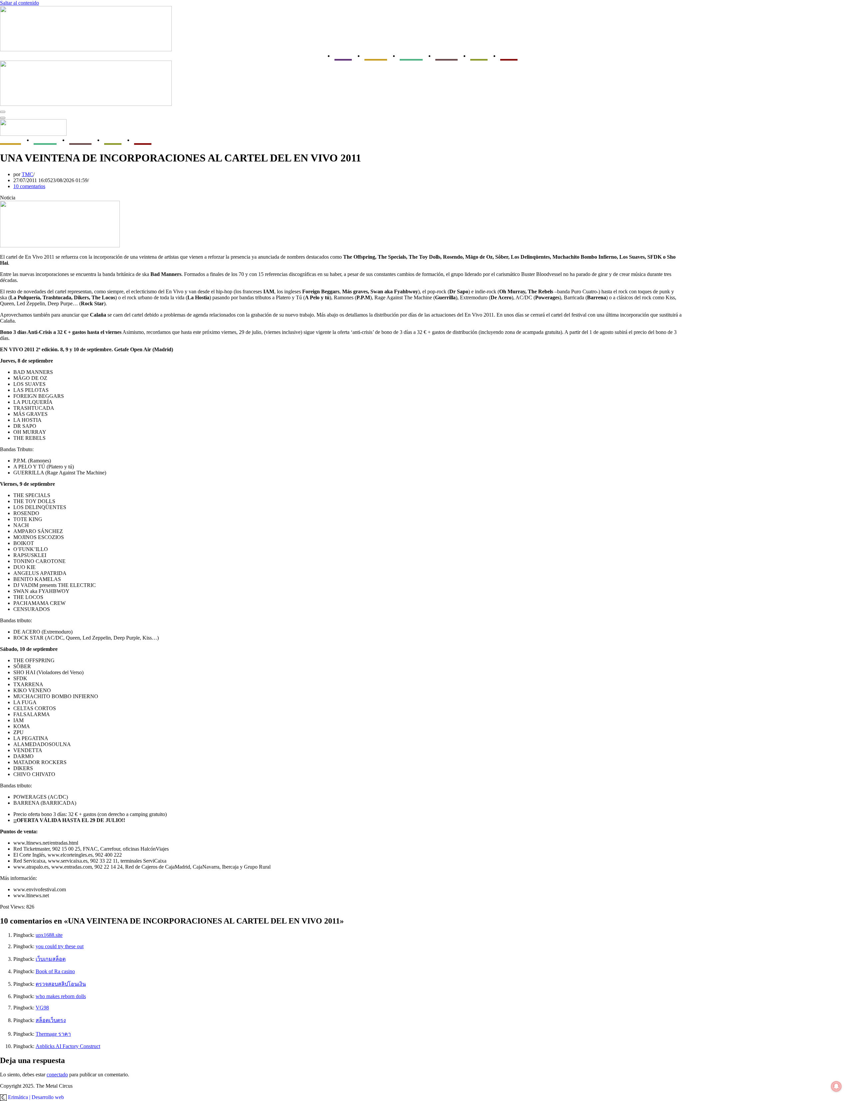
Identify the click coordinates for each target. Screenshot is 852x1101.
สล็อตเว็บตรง (51, 1020)
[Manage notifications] (836, 1086)
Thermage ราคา (53, 1034)
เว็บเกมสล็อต (51, 959)
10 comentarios (29, 186)
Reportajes (446, 56)
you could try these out (60, 946)
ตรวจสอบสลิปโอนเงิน (61, 984)
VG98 (42, 1007)
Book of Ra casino (55, 971)
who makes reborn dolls (61, 996)
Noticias (343, 56)
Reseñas (479, 56)
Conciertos (375, 56)
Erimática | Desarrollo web (35, 1097)
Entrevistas (411, 56)
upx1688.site (49, 935)
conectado (57, 1074)
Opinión (509, 56)
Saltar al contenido (19, 3)
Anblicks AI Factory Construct (68, 1046)
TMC (27, 174)
